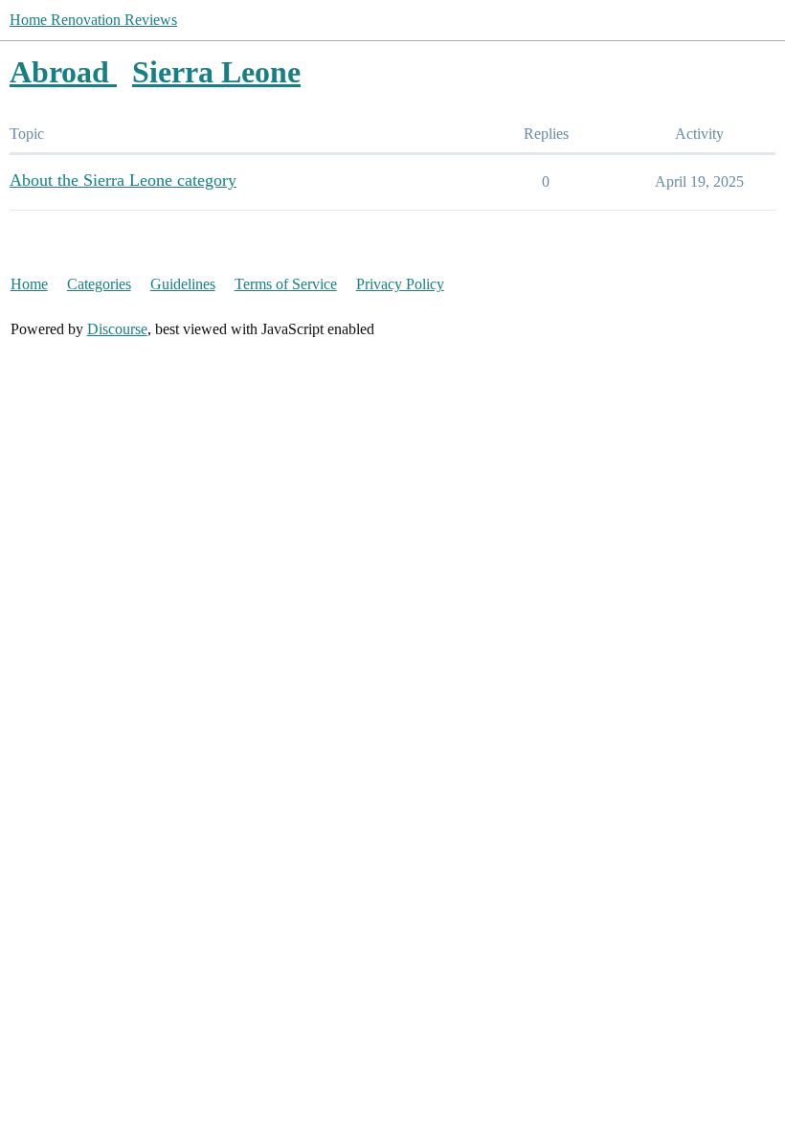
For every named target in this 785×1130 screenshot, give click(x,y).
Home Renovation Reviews (93, 19)
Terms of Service (286, 284)
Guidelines (182, 284)
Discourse (117, 329)
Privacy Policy (400, 284)
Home (29, 284)
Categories (99, 284)
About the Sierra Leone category (123, 180)
